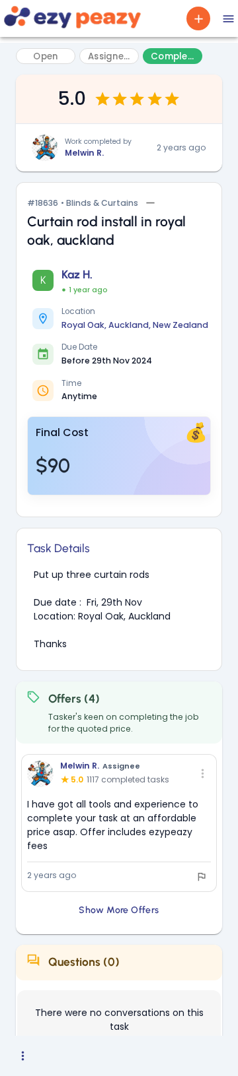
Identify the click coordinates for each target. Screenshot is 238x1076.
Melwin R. (84, 152)
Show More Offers (119, 910)
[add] (198, 18)
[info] (201, 877)
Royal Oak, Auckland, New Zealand (134, 325)
